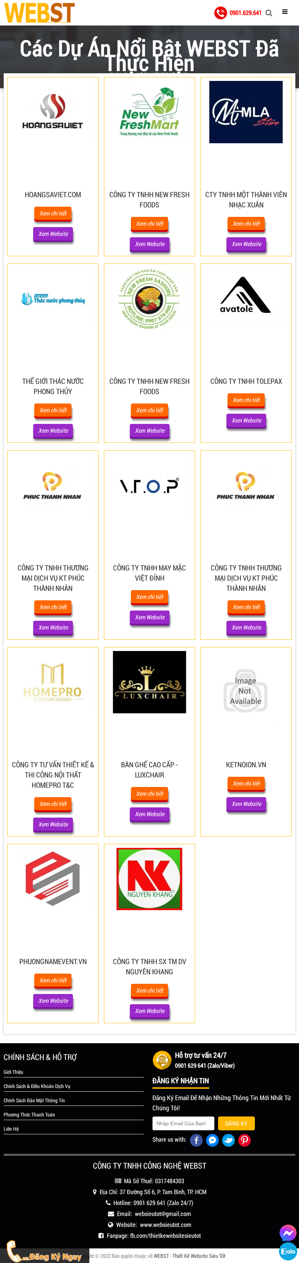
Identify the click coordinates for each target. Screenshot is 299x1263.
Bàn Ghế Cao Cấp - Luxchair (149, 769)
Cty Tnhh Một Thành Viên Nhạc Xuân (246, 199)
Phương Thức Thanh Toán (29, 1114)
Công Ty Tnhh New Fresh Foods (149, 199)
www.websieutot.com (165, 1224)
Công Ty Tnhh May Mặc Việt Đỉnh (149, 572)
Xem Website (53, 233)
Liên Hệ (11, 1129)
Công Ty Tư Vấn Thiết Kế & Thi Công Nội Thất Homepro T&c (53, 775)
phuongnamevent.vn (53, 961)
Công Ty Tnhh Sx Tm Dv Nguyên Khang (149, 966)
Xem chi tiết (52, 213)
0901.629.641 (246, 12)
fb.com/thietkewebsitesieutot (165, 1235)
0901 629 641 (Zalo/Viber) (205, 1065)
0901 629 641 (149, 1202)
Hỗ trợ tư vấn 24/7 (201, 1054)
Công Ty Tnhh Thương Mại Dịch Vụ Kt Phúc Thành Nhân (53, 578)
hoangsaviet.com (53, 194)
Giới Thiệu (13, 1072)
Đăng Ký (236, 1123)
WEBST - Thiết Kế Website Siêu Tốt (190, 1255)
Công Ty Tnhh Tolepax (246, 381)
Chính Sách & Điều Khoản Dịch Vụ (37, 1086)
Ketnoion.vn (246, 764)
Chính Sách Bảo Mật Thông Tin (34, 1100)
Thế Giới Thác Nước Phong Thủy (53, 386)
